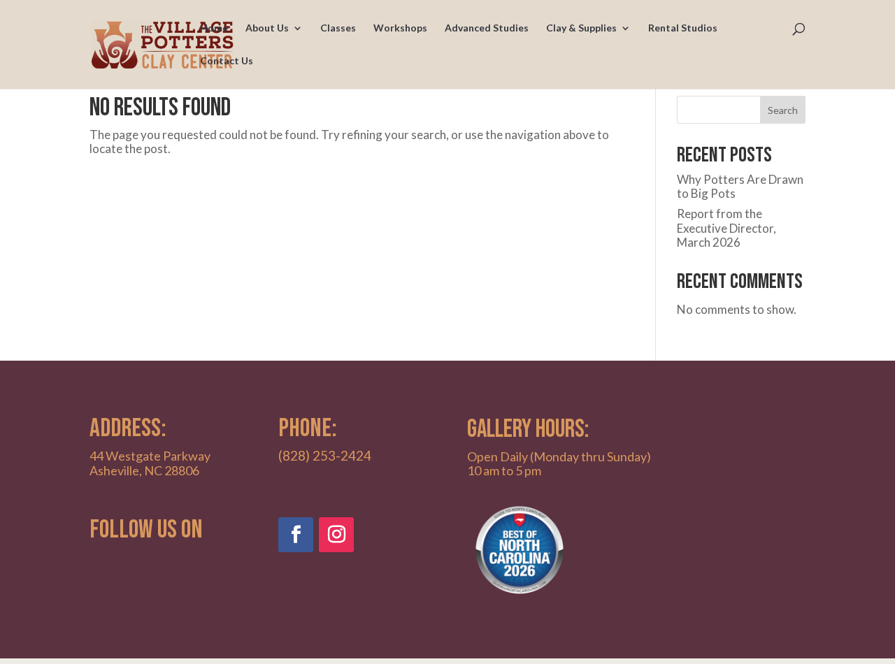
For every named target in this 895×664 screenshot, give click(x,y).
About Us (267, 28)
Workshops (400, 28)
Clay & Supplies (581, 28)
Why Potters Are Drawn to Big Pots (740, 186)
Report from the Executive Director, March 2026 (726, 228)
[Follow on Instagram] (336, 534)
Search (783, 110)
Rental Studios (682, 28)
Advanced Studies (487, 28)
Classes (338, 28)
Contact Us (226, 61)
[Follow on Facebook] (295, 534)
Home (214, 28)
